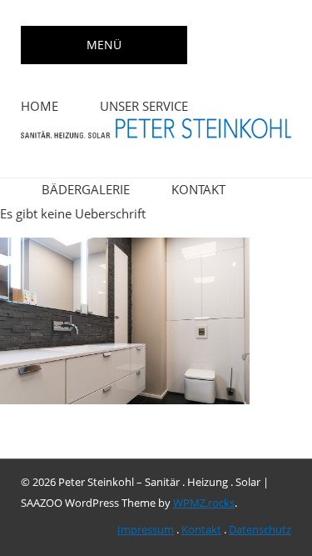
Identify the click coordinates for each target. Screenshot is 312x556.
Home (39, 106)
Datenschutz (260, 529)
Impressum (145, 529)
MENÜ (104, 45)
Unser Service (144, 106)
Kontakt (198, 189)
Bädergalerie (86, 189)
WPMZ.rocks (204, 502)
